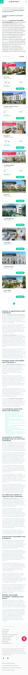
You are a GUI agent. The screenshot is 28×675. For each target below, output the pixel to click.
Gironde (5, 41)
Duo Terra (6, 77)
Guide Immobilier (6, 638)
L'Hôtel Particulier (9, 266)
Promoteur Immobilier (7, 636)
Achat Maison (5, 641)
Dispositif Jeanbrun (6, 639)
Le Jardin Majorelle (9, 218)
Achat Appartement (6, 643)
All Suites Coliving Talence (11, 106)
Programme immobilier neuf (12, 7)
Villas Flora (6, 194)
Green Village (7, 290)
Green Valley (7, 242)
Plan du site (4, 633)
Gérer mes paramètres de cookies (8, 669)
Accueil (3, 7)
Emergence (7, 135)
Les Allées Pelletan (9, 165)
